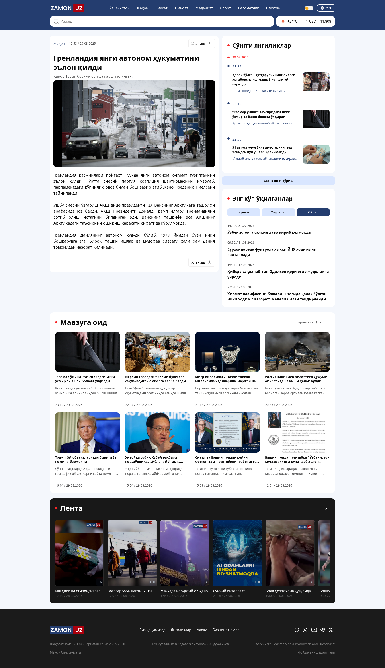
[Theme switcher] (309, 8)
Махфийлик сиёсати (65, 652)
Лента (71, 508)
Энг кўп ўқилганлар (262, 199)
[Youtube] (314, 629)
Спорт (225, 8)
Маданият (204, 8)
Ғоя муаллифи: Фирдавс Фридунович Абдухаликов (190, 644)
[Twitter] (331, 629)
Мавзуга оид (83, 322)
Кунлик (243, 212)
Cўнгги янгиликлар (261, 45)
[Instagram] (306, 629)
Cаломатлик (248, 8)
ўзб (329, 8)
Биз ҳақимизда (152, 629)
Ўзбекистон (119, 8)
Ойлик (313, 212)
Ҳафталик (278, 212)
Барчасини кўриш (278, 181)
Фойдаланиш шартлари (316, 652)
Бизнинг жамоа (226, 629)
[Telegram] (323, 629)
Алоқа (202, 629)
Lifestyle (273, 8)
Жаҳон (142, 8)
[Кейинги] (326, 508)
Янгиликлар (181, 629)
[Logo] (67, 8)
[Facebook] (298, 629)
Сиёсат (162, 8)
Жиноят (181, 8)
